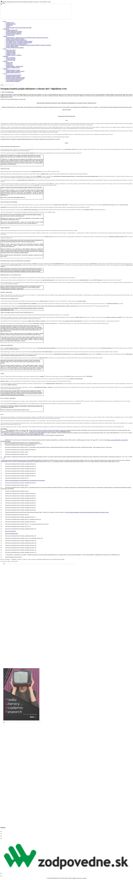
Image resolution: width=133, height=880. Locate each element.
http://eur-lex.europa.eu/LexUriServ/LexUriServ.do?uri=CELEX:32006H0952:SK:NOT (24, 434)
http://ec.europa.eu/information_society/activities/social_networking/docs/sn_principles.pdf (25, 480)
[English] (4, 82)
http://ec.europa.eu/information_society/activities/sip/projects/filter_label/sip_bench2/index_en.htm (87, 512)
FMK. (74, 878)
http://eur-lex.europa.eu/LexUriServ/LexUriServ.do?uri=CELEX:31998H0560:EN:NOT (50, 431)
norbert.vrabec (10, 92)
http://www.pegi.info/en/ (10, 531)
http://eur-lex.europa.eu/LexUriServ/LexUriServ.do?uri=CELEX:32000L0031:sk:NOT (21, 460)
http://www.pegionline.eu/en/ (11, 533)
